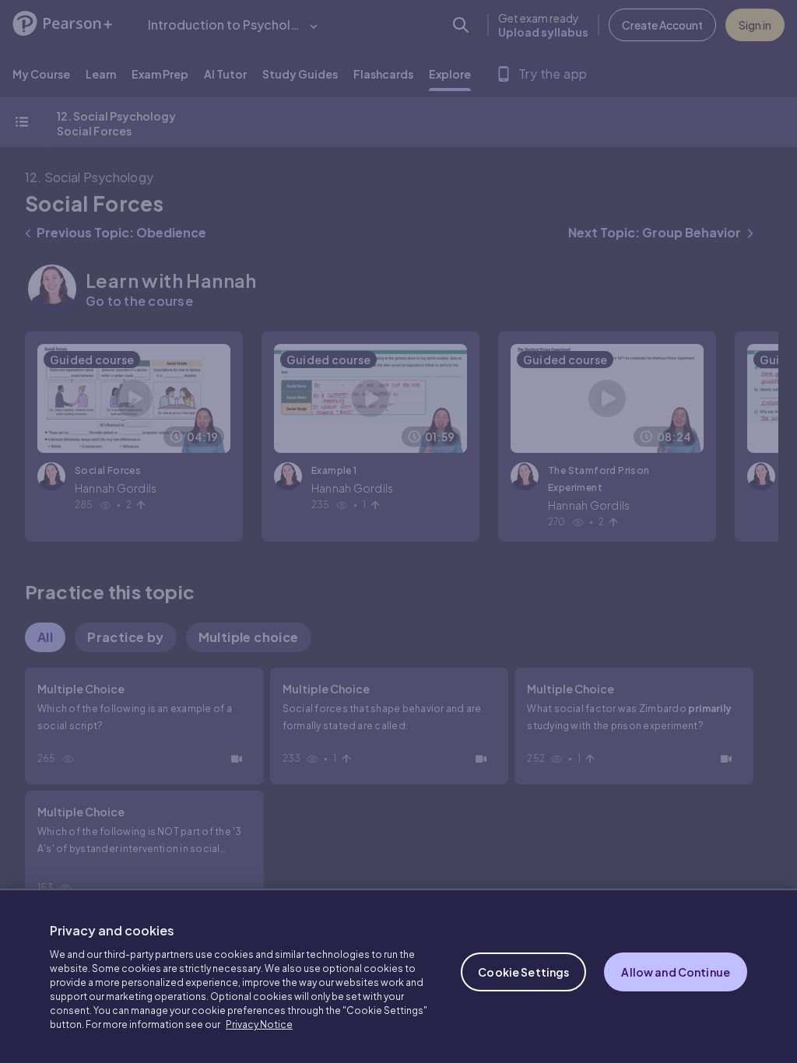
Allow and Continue (675, 972)
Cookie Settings (523, 972)
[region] (398, 976)
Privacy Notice (259, 1024)
